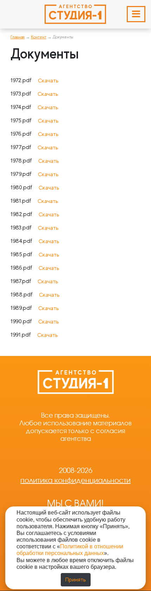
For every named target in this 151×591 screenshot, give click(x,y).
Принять (75, 580)
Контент (38, 37)
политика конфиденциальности (75, 480)
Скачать (48, 81)
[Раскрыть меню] (136, 14)
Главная (18, 37)
